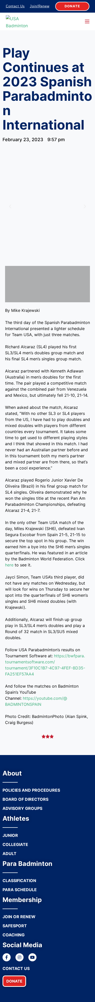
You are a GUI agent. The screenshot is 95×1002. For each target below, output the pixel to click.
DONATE (72, 6)
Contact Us (15, 6)
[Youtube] (32, 957)
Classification (19, 880)
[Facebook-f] (7, 957)
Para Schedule (20, 889)
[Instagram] (19, 957)
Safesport (15, 925)
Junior (10, 835)
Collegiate (15, 844)
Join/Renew (39, 6)
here (9, 564)
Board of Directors (25, 799)
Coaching (14, 934)
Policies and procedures (31, 790)
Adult (9, 853)
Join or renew (19, 916)
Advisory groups (22, 808)
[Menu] (87, 21)
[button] (14, 981)
